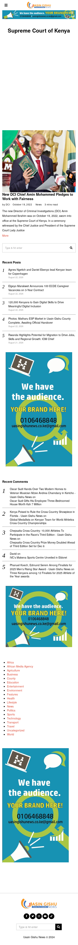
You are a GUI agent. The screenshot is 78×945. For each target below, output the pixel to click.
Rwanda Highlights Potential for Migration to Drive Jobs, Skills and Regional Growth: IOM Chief (41, 337)
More (5, 235)
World (10, 734)
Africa (10, 662)
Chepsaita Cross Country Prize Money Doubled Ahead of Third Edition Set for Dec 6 (42, 544)
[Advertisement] (39, 77)
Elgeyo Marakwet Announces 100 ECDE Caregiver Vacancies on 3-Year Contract (38, 288)
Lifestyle (12, 702)
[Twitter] (33, 916)
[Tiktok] (51, 916)
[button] (71, 247)
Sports (11, 714)
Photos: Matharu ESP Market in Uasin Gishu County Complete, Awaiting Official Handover (39, 320)
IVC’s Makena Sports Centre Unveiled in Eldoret (38, 557)
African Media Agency (20, 666)
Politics (11, 710)
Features (12, 694)
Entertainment (15, 686)
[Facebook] (26, 916)
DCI (8, 204)
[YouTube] (45, 916)
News (39, 204)
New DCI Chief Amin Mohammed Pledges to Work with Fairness (37, 196)
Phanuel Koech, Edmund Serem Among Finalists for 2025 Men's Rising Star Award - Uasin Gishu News (41, 567)
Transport (13, 722)
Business (12, 674)
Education (13, 682)
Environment (14, 690)
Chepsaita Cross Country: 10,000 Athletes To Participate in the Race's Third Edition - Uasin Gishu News (41, 534)
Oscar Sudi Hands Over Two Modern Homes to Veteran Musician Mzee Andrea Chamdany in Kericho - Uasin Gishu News (43, 493)
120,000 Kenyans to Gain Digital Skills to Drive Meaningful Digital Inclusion (36, 304)
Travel (10, 726)
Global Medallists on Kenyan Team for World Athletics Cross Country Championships (42, 521)
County (11, 678)
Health (11, 698)
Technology (14, 718)
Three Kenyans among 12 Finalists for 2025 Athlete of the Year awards (42, 574)
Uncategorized (15, 730)
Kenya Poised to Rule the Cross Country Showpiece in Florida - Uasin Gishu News (42, 514)
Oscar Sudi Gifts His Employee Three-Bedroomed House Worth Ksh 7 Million (39, 502)
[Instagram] (39, 916)
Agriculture (13, 670)
